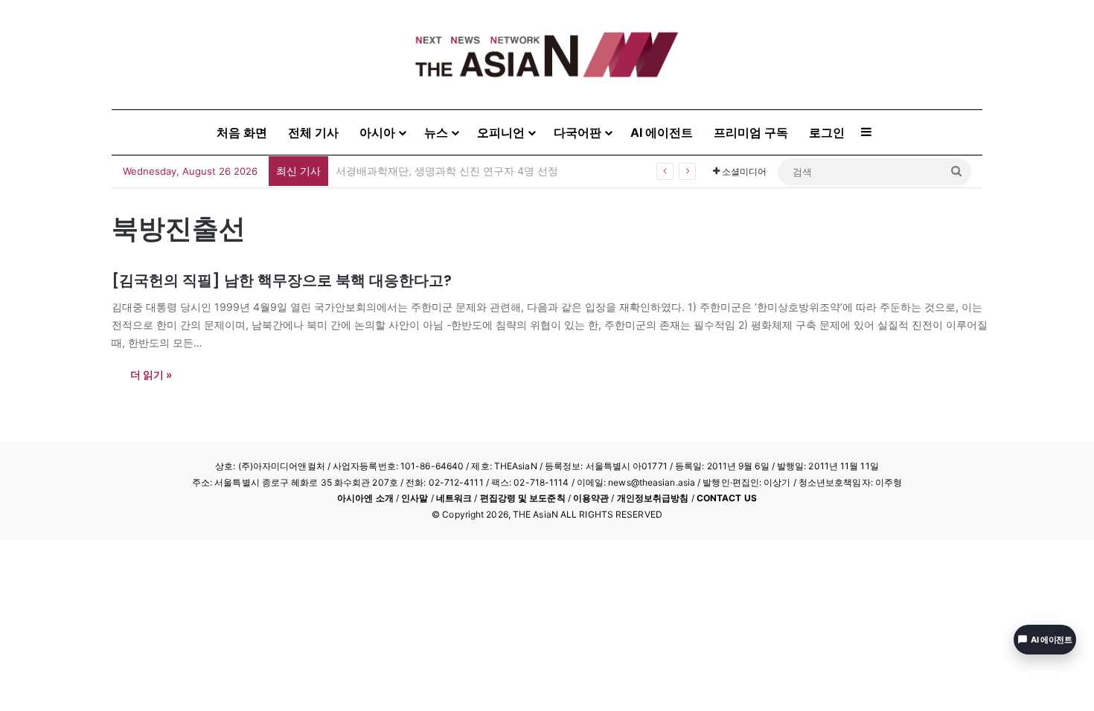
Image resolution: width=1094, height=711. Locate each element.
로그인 (827, 132)
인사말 (414, 498)
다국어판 (577, 132)
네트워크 (454, 498)
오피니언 (501, 132)
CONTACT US (727, 498)
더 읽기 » (151, 374)
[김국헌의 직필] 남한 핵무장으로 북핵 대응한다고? (282, 280)
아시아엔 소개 (365, 498)
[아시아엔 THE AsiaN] (547, 55)
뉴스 (436, 132)
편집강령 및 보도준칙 (523, 498)
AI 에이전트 (661, 132)
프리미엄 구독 (751, 132)
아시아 (377, 132)
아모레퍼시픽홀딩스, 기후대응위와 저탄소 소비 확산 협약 (470, 170)
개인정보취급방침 (653, 498)
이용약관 (591, 498)
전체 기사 (313, 132)
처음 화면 (242, 132)
